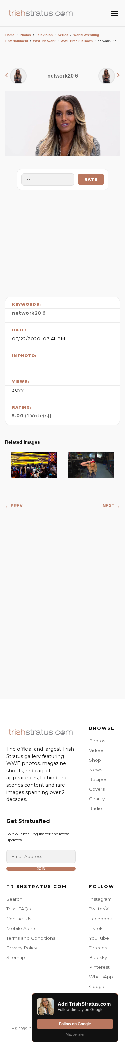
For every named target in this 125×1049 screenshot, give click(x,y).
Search (14, 899)
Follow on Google (75, 1024)
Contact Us (18, 918)
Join (41, 869)
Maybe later (75, 1034)
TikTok (96, 928)
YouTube (99, 938)
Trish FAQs (18, 908)
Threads (98, 947)
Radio (95, 808)
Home (10, 35)
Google (97, 986)
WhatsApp (101, 976)
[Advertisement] (63, 241)
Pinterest (99, 967)
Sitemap (15, 957)
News (95, 769)
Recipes (98, 779)
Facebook (100, 918)
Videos (96, 750)
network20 (26, 313)
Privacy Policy (21, 947)
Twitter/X (99, 908)
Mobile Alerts (21, 928)
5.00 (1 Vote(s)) (31, 415)
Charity (97, 798)
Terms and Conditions (30, 938)
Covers (97, 789)
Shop (95, 760)
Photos (25, 35)
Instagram (100, 899)
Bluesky (98, 957)
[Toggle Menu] (114, 13)
